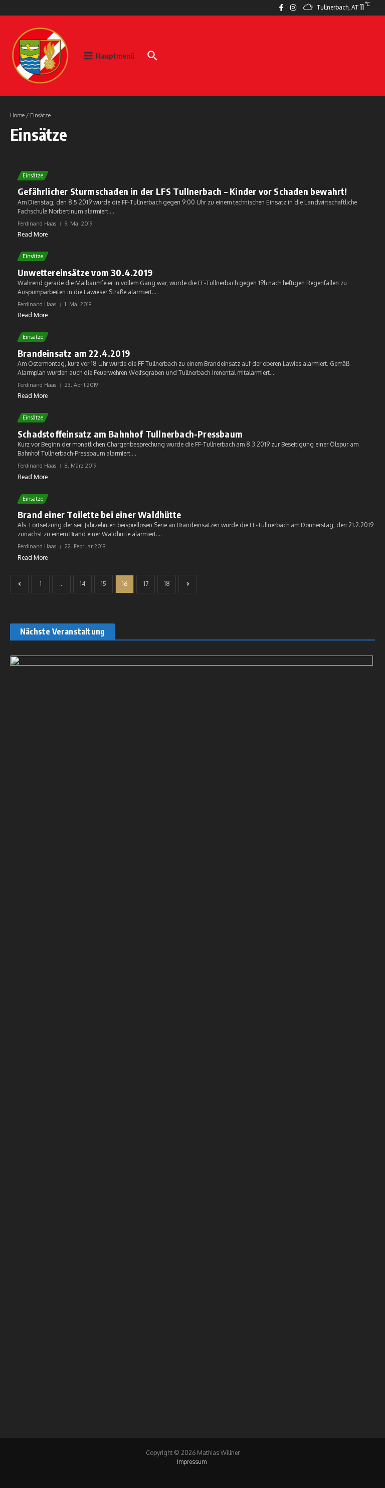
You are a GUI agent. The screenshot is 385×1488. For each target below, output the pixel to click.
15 (103, 583)
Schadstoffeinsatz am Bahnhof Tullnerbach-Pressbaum (130, 434)
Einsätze (33, 175)
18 (167, 583)
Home (17, 115)
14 (82, 583)
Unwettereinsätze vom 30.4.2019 (85, 272)
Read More (33, 234)
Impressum (192, 1461)
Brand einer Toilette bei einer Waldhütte (99, 514)
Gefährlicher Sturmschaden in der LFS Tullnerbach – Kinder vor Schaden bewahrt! (182, 191)
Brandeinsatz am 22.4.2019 (74, 353)
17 (145, 583)
